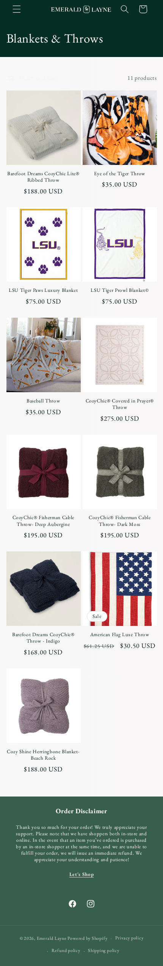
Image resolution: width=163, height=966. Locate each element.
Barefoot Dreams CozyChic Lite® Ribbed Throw (43, 176)
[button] (17, 9)
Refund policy (66, 950)
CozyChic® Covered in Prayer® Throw (120, 403)
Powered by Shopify (87, 938)
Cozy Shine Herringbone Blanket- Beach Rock (43, 754)
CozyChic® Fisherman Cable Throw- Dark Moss (120, 520)
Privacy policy (129, 938)
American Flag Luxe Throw (119, 634)
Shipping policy (103, 950)
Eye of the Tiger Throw (119, 173)
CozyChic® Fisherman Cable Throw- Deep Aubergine (44, 520)
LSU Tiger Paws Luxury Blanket (43, 290)
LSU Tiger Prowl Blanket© (120, 290)
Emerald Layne (52, 938)
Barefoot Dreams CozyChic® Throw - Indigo (43, 637)
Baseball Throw (43, 400)
